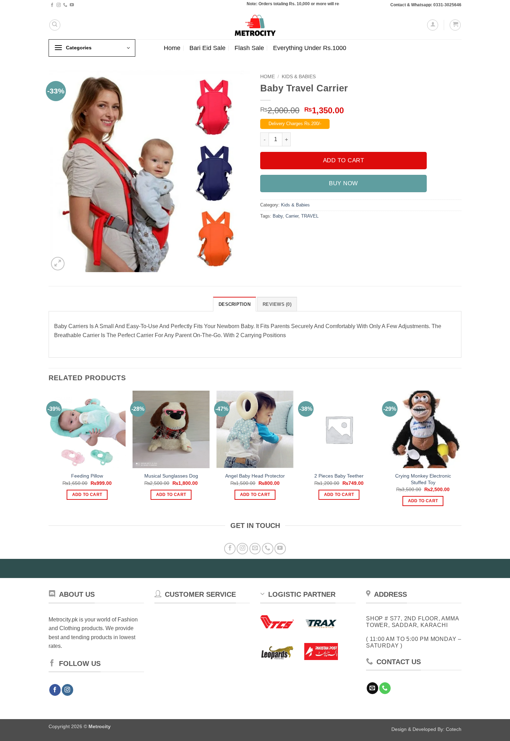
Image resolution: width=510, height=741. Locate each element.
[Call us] (65, 5)
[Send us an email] (255, 548)
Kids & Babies (299, 76)
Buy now (343, 183)
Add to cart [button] (87, 494)
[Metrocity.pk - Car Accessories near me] (255, 24)
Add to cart (343, 160)
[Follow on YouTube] (72, 5)
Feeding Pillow (87, 476)
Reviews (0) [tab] (277, 304)
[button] (432, 25)
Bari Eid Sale (207, 47)
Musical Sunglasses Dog (171, 476)
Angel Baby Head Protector (255, 476)
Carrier (292, 216)
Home (172, 47)
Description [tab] (234, 304)
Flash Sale (249, 47)
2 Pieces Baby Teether (339, 476)
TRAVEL (309, 216)
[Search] (54, 25)
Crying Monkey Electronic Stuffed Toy (423, 479)
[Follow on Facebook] (52, 5)
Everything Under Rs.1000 (309, 47)
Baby (278, 216)
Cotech (453, 729)
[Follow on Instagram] (59, 5)
